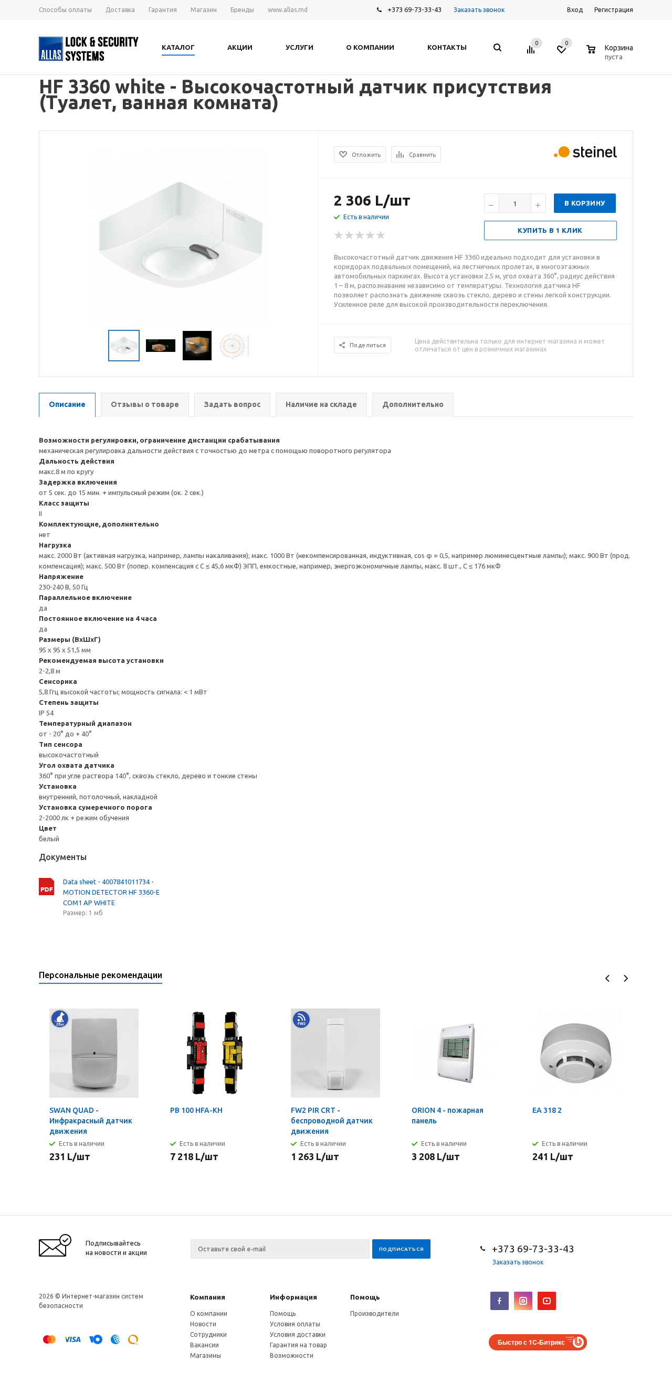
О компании (208, 1313)
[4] (370, 235)
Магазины (205, 1355)
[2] (349, 235)
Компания (207, 1297)
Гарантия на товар (298, 1345)
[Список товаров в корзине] (611, 55)
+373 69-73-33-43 (414, 9)
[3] (360, 235)
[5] (381, 235)
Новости (203, 1324)
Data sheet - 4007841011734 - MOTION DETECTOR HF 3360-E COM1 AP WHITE (111, 892)
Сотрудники (208, 1334)
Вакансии (204, 1345)
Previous (607, 978)
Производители (374, 1313)
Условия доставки (298, 1334)
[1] (339, 235)
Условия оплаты (295, 1324)
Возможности (291, 1355)
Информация (293, 1297)
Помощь (365, 1297)
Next (625, 978)
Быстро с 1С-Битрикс (531, 1342)
